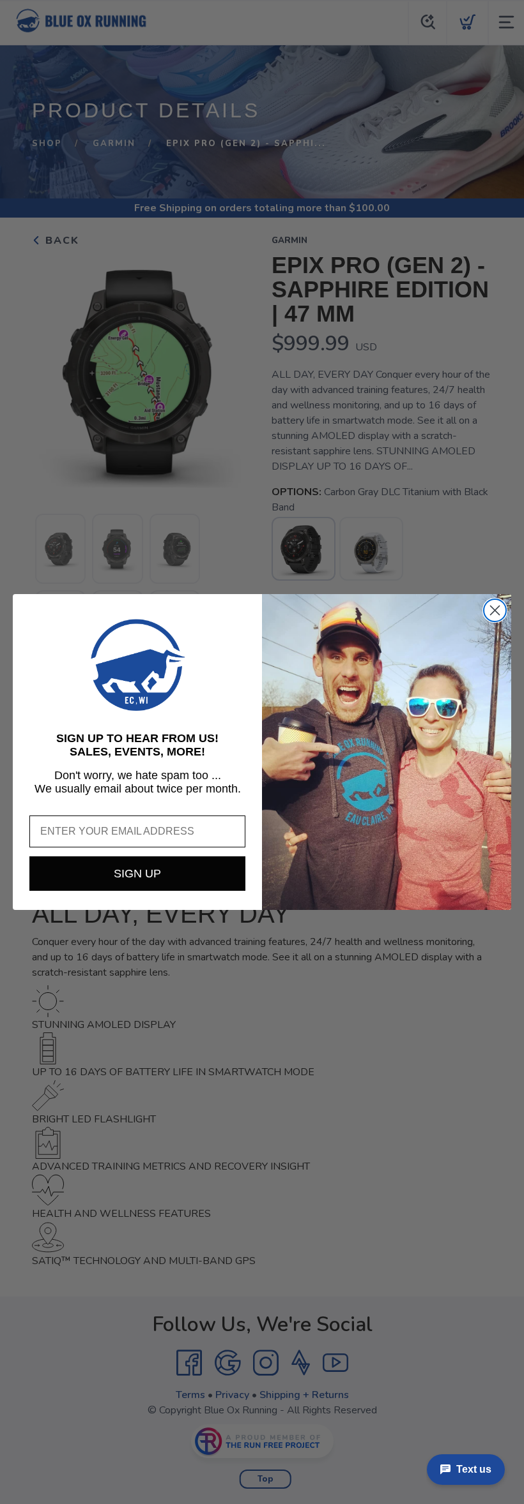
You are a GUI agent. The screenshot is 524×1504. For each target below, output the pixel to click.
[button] (137, 665)
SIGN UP (137, 873)
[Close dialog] (495, 610)
